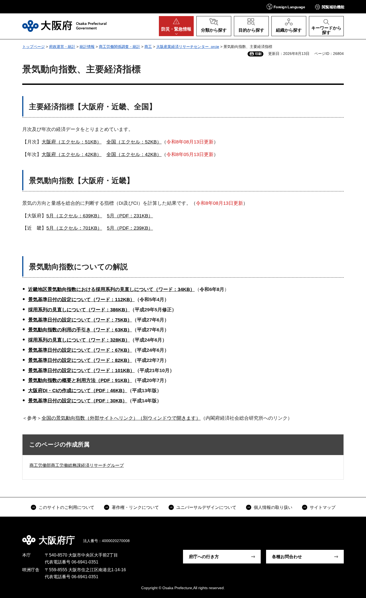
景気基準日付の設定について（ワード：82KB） (80, 360)
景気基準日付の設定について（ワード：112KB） (81, 299)
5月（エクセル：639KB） (74, 215)
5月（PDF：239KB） (130, 228)
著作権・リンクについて (135, 507)
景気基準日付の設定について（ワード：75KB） (80, 320)
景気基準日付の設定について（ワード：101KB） (81, 370)
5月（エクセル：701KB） (74, 228)
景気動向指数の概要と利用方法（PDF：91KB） (80, 380)
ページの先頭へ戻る (346, 536)
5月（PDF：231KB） (130, 215)
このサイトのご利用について (66, 507)
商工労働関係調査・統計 (119, 46)
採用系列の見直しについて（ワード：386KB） (79, 309)
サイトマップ (322, 507)
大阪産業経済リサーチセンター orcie (187, 46)
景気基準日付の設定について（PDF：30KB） (77, 400)
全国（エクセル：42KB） (134, 154)
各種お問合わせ (287, 556)
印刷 (258, 54)
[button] (285, 6)
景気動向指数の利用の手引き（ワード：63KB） (80, 329)
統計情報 (87, 46)
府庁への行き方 (204, 556)
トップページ (33, 46)
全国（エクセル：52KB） (134, 142)
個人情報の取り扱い (273, 507)
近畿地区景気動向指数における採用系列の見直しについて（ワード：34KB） (111, 289)
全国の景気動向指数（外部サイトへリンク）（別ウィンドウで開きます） (121, 418)
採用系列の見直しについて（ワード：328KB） (79, 340)
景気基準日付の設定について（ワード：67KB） (80, 350)
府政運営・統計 (62, 46)
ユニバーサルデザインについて (206, 507)
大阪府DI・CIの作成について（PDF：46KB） (77, 390)
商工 (148, 46)
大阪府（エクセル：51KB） (72, 142)
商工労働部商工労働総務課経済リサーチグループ (76, 465)
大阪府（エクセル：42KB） (72, 154)
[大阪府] (64, 26)
